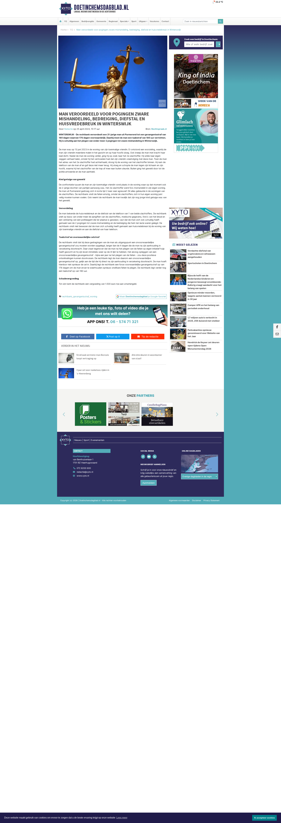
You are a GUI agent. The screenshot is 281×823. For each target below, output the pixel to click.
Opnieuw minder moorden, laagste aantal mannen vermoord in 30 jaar (204, 295)
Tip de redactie (150, 336)
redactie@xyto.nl (85, 472)
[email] (277, 334)
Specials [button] (124, 21)
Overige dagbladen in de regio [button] (197, 476)
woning (93, 296)
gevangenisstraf (81, 296)
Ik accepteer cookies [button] (264, 818)
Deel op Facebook (80, 336)
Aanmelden (148, 482)
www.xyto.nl (83, 475)
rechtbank (67, 296)
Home (64, 29)
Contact (165, 21)
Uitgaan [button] (142, 21)
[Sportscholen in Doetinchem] (178, 267)
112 (65, 21)
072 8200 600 (84, 468)
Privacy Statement (211, 500)
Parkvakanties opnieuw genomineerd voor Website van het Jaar (204, 333)
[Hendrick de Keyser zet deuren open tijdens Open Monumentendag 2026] (178, 346)
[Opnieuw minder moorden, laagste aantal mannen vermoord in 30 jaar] (178, 296)
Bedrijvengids (88, 21)
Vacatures (154, 21)
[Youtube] (149, 456)
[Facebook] (143, 456)
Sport (133, 21)
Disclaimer (196, 500)
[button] (60, 414)
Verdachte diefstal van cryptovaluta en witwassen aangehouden (201, 253)
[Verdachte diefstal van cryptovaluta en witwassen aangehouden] (178, 254)
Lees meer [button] (121, 817)
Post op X (114, 336)
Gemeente (101, 21)
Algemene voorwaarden (179, 500)
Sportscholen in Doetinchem (202, 263)
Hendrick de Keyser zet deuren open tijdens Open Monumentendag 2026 (203, 345)
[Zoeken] (220, 21)
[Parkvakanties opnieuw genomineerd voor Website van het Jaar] (178, 334)
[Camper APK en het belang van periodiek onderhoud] (178, 309)
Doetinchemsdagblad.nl (101, 7)
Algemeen (74, 21)
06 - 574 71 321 (124, 321)
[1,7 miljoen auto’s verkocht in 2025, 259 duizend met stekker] (178, 321)
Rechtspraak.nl (159, 129)
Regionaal (113, 21)
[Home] (60, 21)
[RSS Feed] (155, 456)
